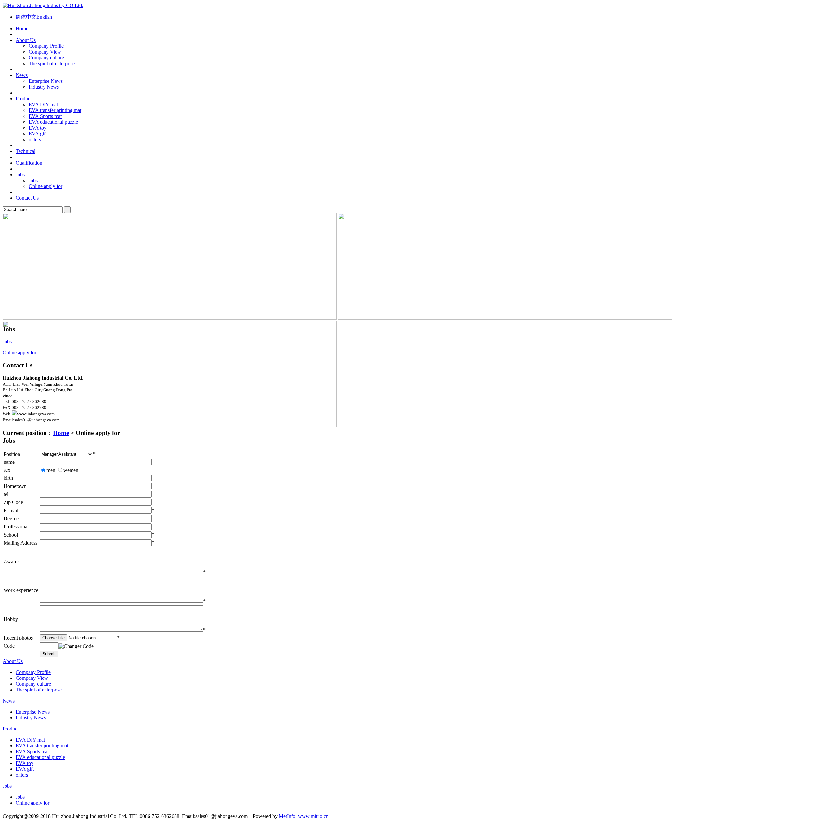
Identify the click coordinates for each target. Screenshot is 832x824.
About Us (26, 40)
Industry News (44, 87)
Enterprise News (46, 81)
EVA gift (38, 133)
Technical (25, 151)
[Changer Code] (76, 646)
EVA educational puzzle (53, 122)
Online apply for (45, 186)
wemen (70, 470)
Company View (45, 52)
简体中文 (26, 16)
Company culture (46, 57)
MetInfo (287, 816)
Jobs (20, 174)
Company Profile (46, 46)
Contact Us (27, 198)
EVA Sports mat (45, 116)
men (50, 470)
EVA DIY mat (43, 104)
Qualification (29, 163)
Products (24, 98)
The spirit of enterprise (52, 63)
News (22, 75)
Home (22, 28)
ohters (35, 139)
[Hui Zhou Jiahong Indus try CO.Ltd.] (43, 5)
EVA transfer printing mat (55, 110)
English (44, 16)
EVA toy (37, 128)
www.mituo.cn (313, 816)
